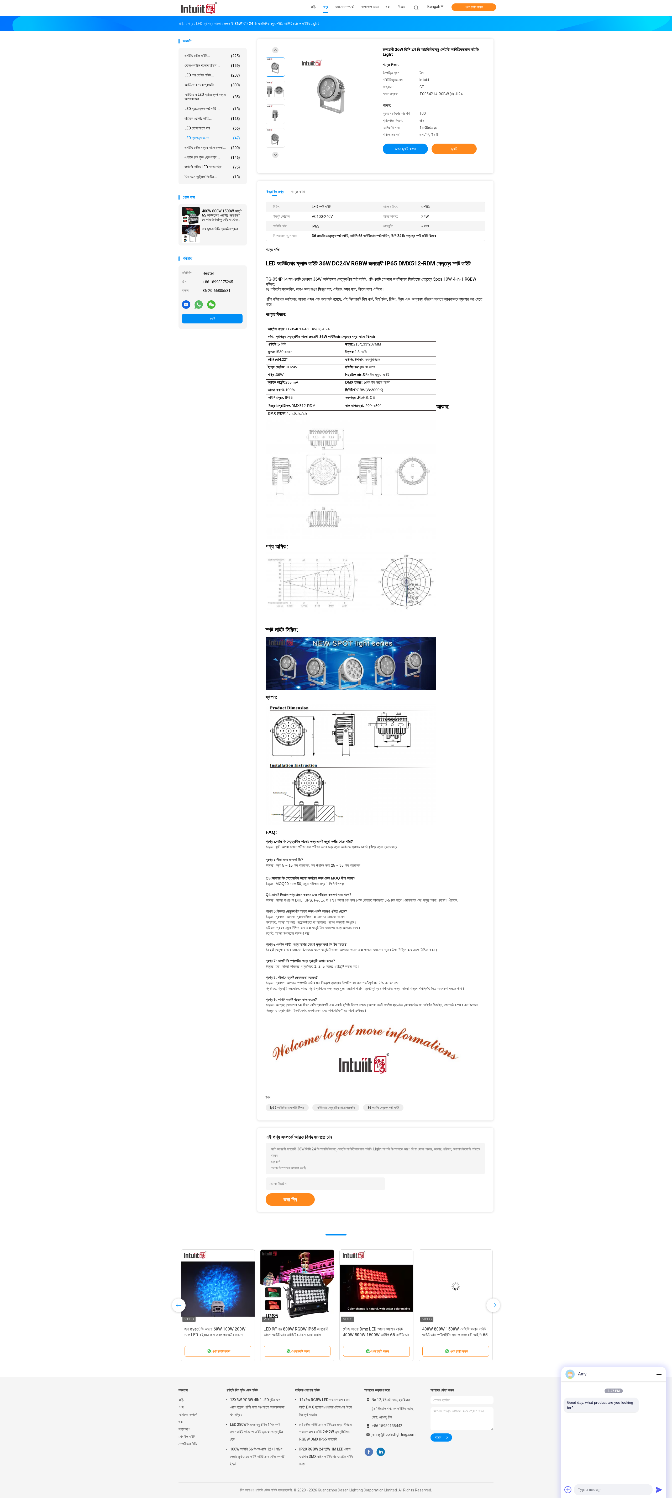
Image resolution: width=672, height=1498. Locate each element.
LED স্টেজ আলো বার (212, 128)
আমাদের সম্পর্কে (187, 1414)
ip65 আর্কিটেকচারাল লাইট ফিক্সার (287, 1107)
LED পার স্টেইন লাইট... (212, 75)
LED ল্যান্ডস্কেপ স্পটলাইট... (212, 109)
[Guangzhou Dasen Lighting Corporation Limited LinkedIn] (380, 1452)
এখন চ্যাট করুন (474, 7)
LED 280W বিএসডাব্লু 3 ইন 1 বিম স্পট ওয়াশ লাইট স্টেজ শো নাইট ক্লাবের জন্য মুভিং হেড (256, 1431)
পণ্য (180, 1407)
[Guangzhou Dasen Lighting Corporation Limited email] (186, 304)
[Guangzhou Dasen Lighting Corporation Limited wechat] (211, 304)
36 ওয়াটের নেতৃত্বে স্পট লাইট (383, 1107)
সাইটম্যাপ (184, 1429)
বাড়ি (181, 1400)
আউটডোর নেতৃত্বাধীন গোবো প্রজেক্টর (336, 1107)
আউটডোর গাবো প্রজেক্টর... (212, 85)
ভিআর (401, 7)
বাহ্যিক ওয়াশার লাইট (307, 1390)
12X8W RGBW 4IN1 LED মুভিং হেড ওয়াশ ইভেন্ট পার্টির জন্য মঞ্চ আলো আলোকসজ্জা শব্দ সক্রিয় (257, 1407)
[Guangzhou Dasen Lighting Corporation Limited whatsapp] (199, 304)
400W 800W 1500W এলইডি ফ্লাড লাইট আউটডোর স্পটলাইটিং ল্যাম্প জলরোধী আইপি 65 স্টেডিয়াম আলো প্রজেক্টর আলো (452, 1335)
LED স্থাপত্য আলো (212, 138)
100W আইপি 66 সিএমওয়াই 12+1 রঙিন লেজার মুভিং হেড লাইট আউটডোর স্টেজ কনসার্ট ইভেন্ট (257, 1456)
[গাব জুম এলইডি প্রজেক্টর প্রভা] (191, 234)
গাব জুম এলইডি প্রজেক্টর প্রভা (220, 229)
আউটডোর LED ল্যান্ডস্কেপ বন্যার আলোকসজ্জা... (212, 96)
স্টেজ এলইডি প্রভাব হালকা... (212, 65)
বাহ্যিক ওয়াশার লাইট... (212, 118)
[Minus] (659, 1374)
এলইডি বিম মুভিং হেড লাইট (242, 1390)
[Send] (659, 1489)
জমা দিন (290, 1199)
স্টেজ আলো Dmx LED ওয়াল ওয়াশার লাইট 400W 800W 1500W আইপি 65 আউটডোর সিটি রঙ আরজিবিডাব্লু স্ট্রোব (373, 1335)
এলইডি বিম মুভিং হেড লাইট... (212, 157)
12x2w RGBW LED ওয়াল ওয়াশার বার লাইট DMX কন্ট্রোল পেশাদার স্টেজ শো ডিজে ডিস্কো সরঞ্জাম (325, 1407)
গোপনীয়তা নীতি (187, 1444)
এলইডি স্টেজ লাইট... (212, 56)
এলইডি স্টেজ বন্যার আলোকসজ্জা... (212, 147)
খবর (180, 1422)
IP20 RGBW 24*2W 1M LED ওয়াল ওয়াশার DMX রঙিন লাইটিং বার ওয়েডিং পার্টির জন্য (326, 1456)
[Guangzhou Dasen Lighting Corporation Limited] (199, 8)
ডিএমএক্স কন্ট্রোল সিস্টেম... (212, 177)
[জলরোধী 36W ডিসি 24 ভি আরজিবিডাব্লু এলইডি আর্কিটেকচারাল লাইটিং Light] (332, 91)
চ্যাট (212, 318)
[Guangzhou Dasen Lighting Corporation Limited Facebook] (368, 1452)
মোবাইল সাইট (186, 1436)
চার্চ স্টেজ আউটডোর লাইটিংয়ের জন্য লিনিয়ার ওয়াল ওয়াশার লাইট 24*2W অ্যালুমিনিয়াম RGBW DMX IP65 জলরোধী (325, 1431)
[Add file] (568, 1489)
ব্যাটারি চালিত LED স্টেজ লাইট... (212, 167)
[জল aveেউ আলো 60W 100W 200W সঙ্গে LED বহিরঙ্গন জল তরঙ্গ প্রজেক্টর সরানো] (215, 1286)
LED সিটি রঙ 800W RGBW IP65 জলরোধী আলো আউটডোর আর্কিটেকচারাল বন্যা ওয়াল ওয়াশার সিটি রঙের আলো (293, 1335)
